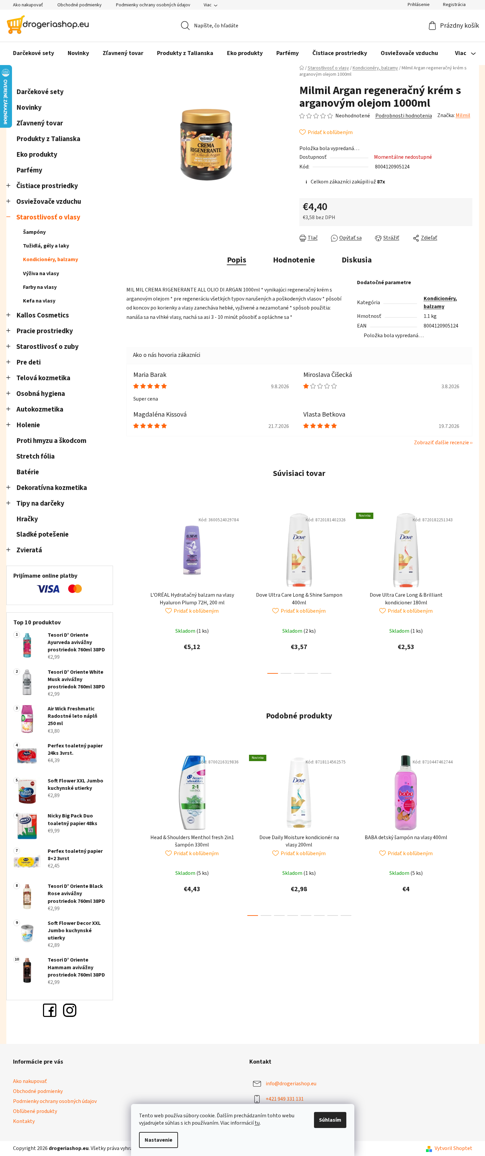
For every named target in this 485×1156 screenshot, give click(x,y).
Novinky (29, 107)
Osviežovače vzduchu (48, 201)
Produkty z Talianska (48, 139)
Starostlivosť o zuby (47, 347)
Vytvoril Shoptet (453, 1148)
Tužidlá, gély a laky (46, 245)
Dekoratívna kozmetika (51, 488)
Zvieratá (29, 550)
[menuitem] (33, 53)
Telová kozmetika (43, 378)
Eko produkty (36, 154)
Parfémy (29, 170)
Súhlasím (330, 1120)
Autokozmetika (39, 409)
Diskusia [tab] (357, 260)
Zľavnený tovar (39, 123)
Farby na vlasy (40, 287)
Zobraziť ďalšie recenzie (441, 442)
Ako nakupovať (28, 5)
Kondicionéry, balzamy (50, 259)
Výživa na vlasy (41, 273)
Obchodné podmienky (79, 5)
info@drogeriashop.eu (291, 1083)
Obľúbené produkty (35, 1111)
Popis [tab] (236, 260)
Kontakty (24, 1121)
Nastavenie (158, 1140)
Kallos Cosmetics (42, 315)
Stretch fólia (35, 456)
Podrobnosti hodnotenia (403, 115)
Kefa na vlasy (39, 301)
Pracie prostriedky (44, 331)
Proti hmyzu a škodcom (51, 441)
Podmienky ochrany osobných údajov (153, 5)
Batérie (27, 472)
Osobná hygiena (40, 394)
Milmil (463, 115)
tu (257, 1123)
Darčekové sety (40, 92)
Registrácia (454, 4)
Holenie (28, 425)
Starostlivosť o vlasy (48, 217)
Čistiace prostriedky (47, 186)
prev (131, 591)
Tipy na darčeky (40, 503)
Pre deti (28, 362)
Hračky (27, 519)
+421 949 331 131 (285, 1099)
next (467, 591)
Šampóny (34, 232)
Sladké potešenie (42, 534)
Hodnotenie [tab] (294, 260)
